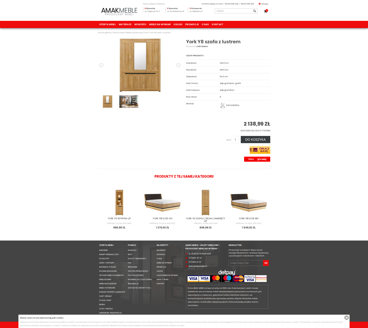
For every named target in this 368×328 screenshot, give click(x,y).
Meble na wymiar (160, 24)
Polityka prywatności (138, 271)
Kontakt (217, 24)
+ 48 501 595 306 (246, 4)
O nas (205, 24)
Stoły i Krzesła (106, 308)
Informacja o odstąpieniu (140, 279)
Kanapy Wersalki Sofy (109, 254)
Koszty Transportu (137, 258)
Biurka (102, 304)
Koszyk (266, 10)
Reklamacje (133, 283)
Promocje (192, 24)
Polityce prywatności (158, 325)
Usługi (178, 24)
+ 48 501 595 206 (230, 4)
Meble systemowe (107, 288)
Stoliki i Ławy (105, 300)
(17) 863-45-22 (195, 258)
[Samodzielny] (223, 105)
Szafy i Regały (105, 296)
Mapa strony (162, 279)
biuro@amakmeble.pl (198, 266)
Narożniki (103, 250)
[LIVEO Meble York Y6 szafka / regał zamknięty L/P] (206, 202)
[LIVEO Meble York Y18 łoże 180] (249, 202)
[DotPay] (227, 272)
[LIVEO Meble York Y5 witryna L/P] (119, 202)
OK (266, 263)
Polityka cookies (136, 275)
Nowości (140, 24)
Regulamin (132, 267)
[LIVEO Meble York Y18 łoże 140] (162, 202)
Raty (130, 254)
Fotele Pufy (104, 258)
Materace (125, 24)
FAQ (129, 263)
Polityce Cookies (176, 325)
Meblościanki (105, 279)
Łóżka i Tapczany (106, 263)
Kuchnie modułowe (108, 271)
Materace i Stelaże (107, 267)
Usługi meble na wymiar (167, 275)
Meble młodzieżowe (108, 283)
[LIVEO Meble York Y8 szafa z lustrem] (140, 65)
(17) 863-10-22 (195, 262)
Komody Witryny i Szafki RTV (112, 292)
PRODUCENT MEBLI (119, 11)
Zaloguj (264, 4)
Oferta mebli (107, 24)
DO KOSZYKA (255, 139)
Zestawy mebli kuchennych (111, 275)
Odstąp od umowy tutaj (139, 288)
